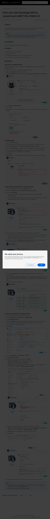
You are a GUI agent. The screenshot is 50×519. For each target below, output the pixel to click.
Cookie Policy (35, 257)
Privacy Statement (27, 257)
